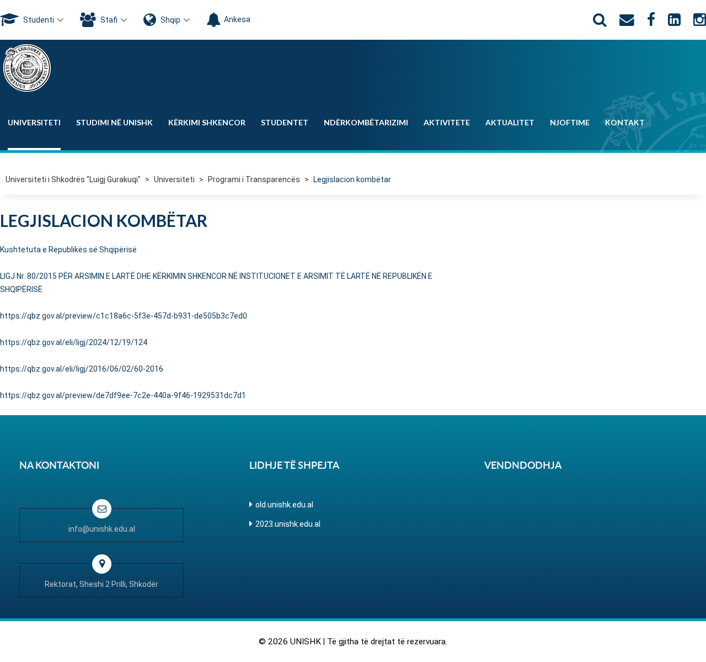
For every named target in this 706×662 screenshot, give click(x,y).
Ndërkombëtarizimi (366, 122)
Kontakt (625, 122)
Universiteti (34, 122)
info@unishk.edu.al (101, 529)
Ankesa (237, 19)
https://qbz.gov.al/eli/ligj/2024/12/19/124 (73, 342)
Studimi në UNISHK (114, 122)
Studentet (284, 122)
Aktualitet (509, 122)
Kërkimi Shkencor (206, 122)
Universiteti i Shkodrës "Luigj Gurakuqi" (73, 179)
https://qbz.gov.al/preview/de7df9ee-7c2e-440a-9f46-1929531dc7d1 (123, 395)
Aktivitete (447, 122)
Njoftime (570, 122)
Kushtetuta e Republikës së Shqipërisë (68, 249)
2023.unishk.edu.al (287, 524)
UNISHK (305, 642)
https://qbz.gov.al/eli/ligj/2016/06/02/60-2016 (81, 368)
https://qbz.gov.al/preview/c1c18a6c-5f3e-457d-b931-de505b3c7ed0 (123, 315)
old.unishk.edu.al (284, 504)
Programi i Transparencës (254, 179)
